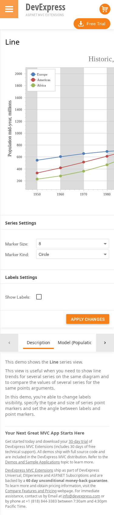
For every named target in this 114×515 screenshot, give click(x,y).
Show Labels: (17, 297)
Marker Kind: (17, 254)
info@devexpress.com (81, 496)
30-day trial (78, 441)
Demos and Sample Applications (32, 462)
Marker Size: (16, 244)
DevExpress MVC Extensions (29, 470)
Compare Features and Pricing (31, 490)
